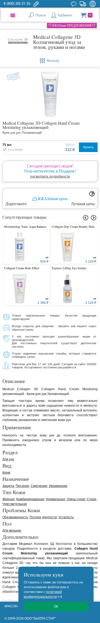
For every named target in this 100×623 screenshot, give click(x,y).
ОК (56, 606)
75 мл (6, 145)
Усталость (66, 517)
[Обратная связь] (36, 3)
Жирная (8, 499)
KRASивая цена (52, 198)
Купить (88, 147)
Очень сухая (76, 499)
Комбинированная (30, 499)
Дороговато (16, 203)
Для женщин (11, 530)
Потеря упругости (43, 517)
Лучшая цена (83, 203)
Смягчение (39, 486)
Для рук (8, 459)
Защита (8, 486)
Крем (6, 472)
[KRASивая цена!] (11, 75)
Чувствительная (14, 504)
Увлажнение (58, 486)
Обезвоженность (15, 517)
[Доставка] (83, 3)
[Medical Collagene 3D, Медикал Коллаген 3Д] (18, 41)
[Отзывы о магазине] (73, 3)
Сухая (91, 499)
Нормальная (55, 499)
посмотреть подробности (50, 176)
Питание (22, 486)
